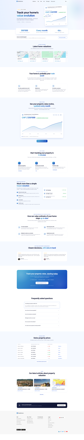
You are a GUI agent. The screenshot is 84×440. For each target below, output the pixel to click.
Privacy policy (50, 424)
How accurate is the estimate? (30, 321)
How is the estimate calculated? (30, 314)
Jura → (59, 350)
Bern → (59, 354)
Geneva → (60, 346)
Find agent (48, 1)
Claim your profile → (61, 405)
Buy (38, 1)
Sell (44, 1)
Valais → (59, 352)
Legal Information (50, 425)
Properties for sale (30, 418)
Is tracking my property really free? (31, 303)
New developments (30, 421)
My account (53, 1)
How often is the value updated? (30, 310)
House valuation (19, 418)
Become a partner (40, 418)
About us (49, 418)
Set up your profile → (62, 37)
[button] (66, 1)
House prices (18, 421)
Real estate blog (19, 424)
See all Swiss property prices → (42, 361)
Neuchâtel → (60, 358)
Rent (41, 1)
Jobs (49, 421)
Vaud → (59, 348)
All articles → (42, 394)
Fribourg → (60, 356)
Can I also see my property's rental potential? (33, 325)
